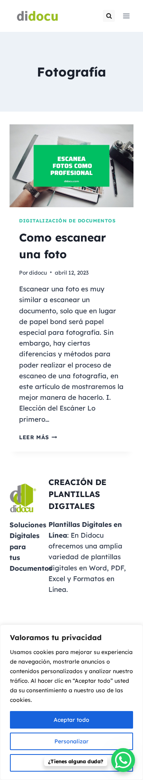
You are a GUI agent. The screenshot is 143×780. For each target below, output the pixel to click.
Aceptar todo (71, 719)
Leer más (38, 437)
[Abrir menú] (126, 16)
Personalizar (71, 741)
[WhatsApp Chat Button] (123, 760)
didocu (38, 272)
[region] (71, 702)
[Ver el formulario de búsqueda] (109, 16)
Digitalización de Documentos (67, 221)
